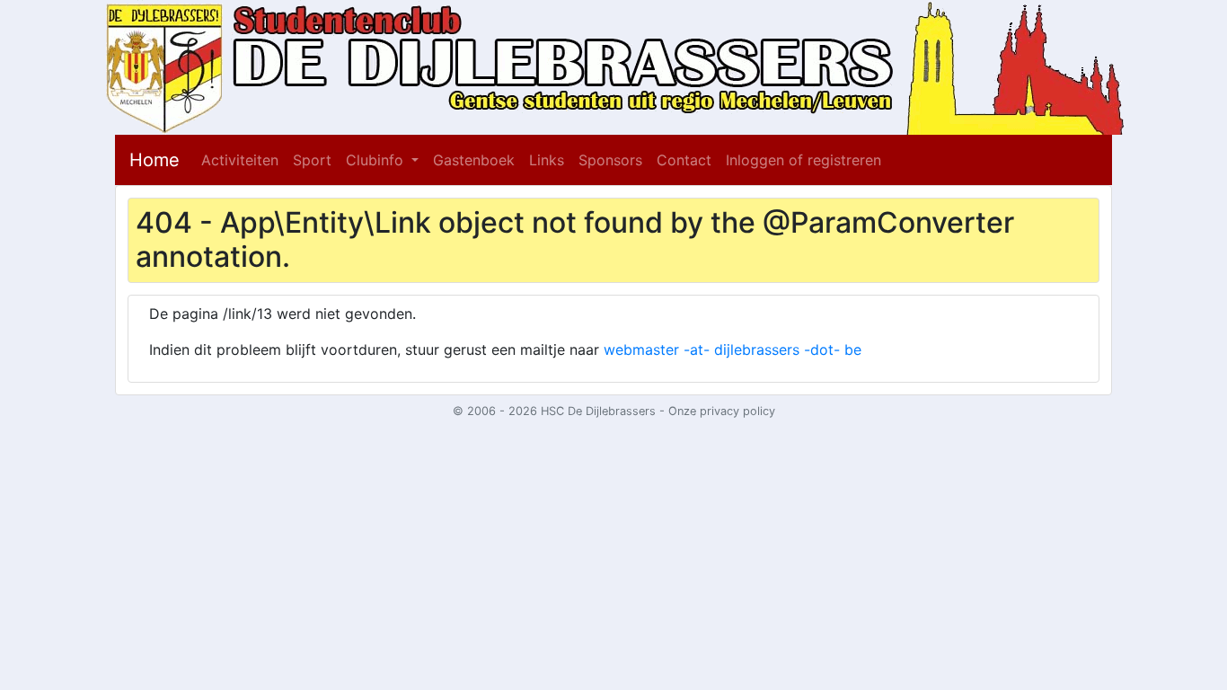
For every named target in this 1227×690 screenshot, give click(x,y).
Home (154, 160)
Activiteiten (239, 160)
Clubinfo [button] (377, 160)
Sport (312, 160)
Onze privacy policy (721, 411)
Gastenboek (474, 160)
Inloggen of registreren (803, 160)
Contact (684, 160)
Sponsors (610, 160)
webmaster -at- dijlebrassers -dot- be (732, 349)
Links (546, 160)
